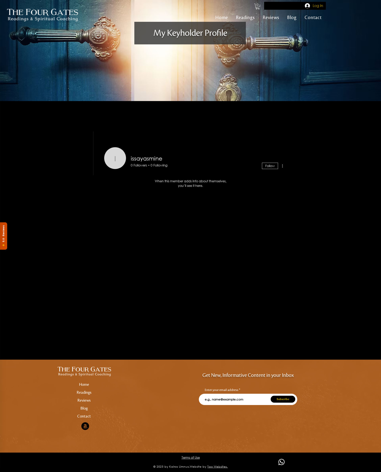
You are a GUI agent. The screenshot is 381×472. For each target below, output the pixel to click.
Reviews (84, 400)
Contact (84, 416)
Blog (84, 408)
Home (84, 384)
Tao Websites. (217, 466)
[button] (257, 6)
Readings (84, 392)
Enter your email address (221, 390)
